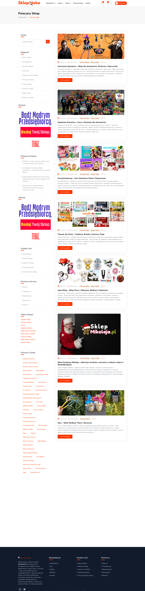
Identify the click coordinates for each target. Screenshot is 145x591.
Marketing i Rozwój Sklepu (30, 75)
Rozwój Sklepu (41, 429)
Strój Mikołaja (40, 456)
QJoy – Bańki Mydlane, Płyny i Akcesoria (75, 423)
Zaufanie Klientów (40, 468)
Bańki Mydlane (40, 370)
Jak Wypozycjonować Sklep (31, 394)
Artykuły (87, 3)
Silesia (25, 433)
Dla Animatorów (42, 382)
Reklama (52, 572)
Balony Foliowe (27, 370)
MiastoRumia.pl (27, 296)
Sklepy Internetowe (28, 449)
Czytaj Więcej (65, 80)
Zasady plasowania (28, 267)
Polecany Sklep (84, 62)
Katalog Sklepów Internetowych (32, 398)
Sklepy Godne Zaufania (28, 331)
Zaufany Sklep (25, 342)
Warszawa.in (26, 300)
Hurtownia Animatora (41, 390)
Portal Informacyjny (28, 425)
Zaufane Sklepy (26, 319)
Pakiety (52, 569)
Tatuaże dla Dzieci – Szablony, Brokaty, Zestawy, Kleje (81, 234)
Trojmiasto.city (27, 291)
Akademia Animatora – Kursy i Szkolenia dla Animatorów (82, 122)
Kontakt (52, 575)
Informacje (26, 71)
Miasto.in (25, 287)
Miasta (67, 3)
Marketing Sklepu (28, 406)
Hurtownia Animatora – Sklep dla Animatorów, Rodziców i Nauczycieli (87, 66)
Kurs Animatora (27, 402)
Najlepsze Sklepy (26, 328)
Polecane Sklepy (78, 3)
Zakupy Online (27, 468)
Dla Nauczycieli (27, 386)
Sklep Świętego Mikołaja (30, 453)
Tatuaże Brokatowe (28, 460)
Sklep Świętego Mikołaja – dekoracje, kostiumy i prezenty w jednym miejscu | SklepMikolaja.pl (90, 363)
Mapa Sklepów (27, 254)
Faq (51, 566)
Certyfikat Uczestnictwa (30, 378)
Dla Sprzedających (28, 66)
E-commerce (27, 390)
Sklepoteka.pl (50, 3)
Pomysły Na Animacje (29, 417)
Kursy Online (39, 402)
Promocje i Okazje (28, 88)
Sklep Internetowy (28, 441)
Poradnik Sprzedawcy (29, 421)
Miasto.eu (25, 305)
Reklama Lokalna (28, 429)
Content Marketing (28, 382)
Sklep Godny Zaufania (28, 334)
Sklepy (60, 3)
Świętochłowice (35, 472)
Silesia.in (33, 433)
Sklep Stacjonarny (28, 445)
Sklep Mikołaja (42, 441)
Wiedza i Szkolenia (28, 97)
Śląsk (24, 472)
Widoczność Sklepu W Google (32, 464)
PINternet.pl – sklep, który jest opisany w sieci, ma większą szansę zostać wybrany (36, 162)
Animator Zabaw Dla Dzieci (30, 366)
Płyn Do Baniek (42, 425)
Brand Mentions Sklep (42, 374)
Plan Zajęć (26, 410)
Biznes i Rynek (27, 57)
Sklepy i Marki (95, 62)
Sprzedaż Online (27, 456)
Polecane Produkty (28, 79)
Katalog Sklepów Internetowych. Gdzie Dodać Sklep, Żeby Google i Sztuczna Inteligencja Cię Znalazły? (36, 179)
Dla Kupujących (27, 62)
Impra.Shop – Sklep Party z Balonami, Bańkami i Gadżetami (83, 290)
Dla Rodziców (40, 386)
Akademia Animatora (29, 359)
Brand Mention (27, 374)
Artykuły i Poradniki (28, 263)
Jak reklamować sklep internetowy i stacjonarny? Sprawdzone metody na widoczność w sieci (33, 188)
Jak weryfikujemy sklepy (30, 272)
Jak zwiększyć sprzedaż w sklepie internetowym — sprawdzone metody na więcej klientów (36, 170)
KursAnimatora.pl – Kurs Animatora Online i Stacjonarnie (82, 178)
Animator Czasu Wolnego (30, 363)
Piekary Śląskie (41, 406)
